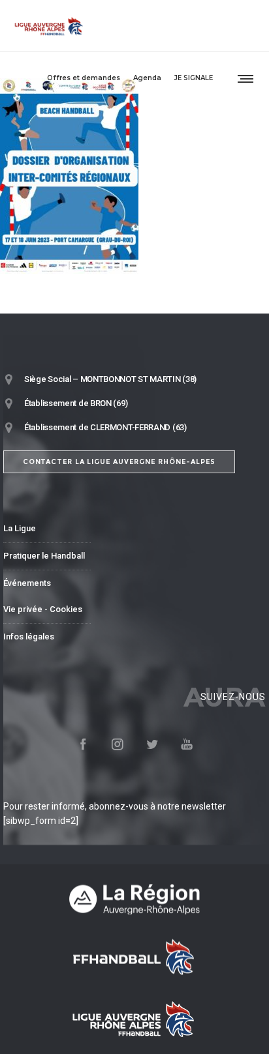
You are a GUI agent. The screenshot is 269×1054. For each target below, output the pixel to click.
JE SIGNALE (193, 78)
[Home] (134, 899)
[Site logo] (49, 26)
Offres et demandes (83, 78)
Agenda (147, 78)
